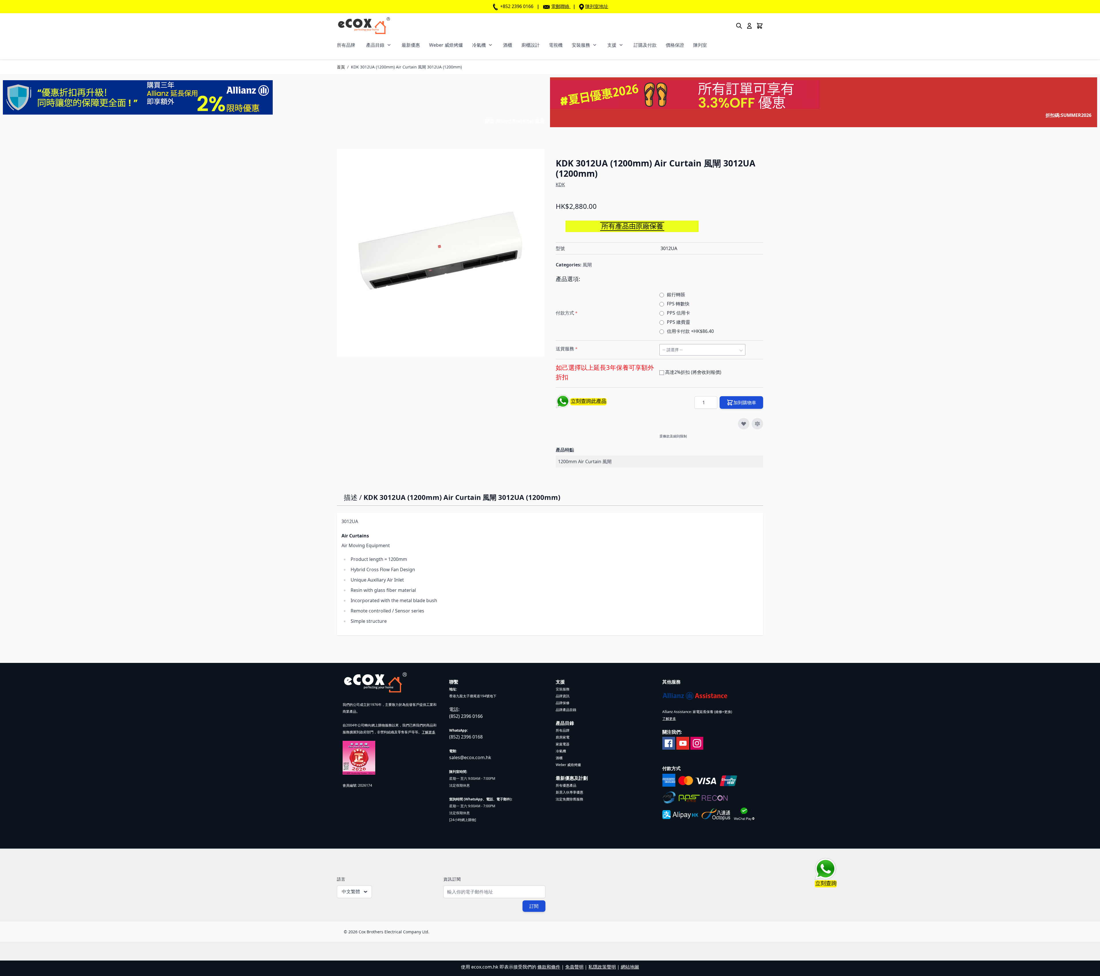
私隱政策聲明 (602, 967)
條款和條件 (548, 967)
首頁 (341, 67)
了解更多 (428, 732)
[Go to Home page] (364, 26)
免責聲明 (574, 967)
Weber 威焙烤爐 (446, 45)
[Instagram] (696, 743)
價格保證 (675, 45)
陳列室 (700, 45)
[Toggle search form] (739, 25)
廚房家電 (562, 737)
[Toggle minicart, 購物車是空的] (759, 25)
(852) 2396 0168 (466, 737)
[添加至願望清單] (743, 423)
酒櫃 (507, 45)
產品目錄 (375, 45)
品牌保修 (562, 702)
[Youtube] (682, 743)
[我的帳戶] (749, 25)
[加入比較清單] (757, 423)
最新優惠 (411, 45)
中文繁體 (351, 891)
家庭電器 (562, 744)
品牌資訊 (562, 696)
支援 (611, 45)
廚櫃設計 (530, 45)
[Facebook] (668, 743)
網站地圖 (630, 967)
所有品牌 (346, 45)
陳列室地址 (596, 6)
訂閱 (534, 906)
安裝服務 (581, 45)
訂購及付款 (645, 45)
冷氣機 (479, 45)
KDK (560, 184)
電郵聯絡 (560, 6)
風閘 (587, 265)
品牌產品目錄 (566, 709)
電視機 (556, 45)
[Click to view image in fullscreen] (440, 252)
